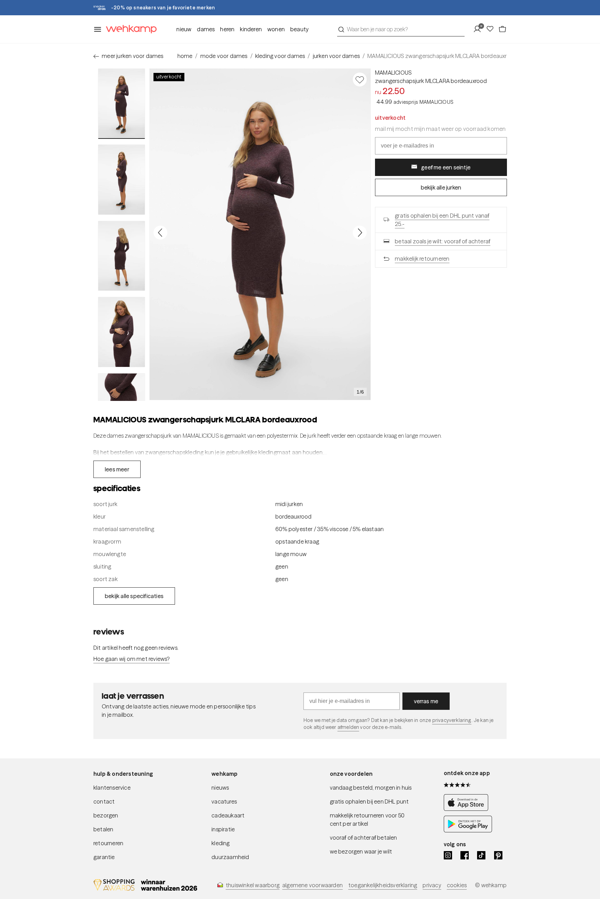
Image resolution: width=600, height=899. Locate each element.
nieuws (220, 787)
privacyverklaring (452, 720)
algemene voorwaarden (312, 885)
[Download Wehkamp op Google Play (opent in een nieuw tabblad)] (468, 830)
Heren (227, 29)
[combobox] (401, 29)
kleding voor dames (280, 55)
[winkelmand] (502, 29)
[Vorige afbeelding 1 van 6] (160, 233)
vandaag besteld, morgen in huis (371, 787)
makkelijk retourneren (422, 258)
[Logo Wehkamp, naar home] (129, 29)
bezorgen (105, 815)
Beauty (299, 29)
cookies (457, 885)
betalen (103, 829)
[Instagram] (448, 855)
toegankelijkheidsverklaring (382, 885)
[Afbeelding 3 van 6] (121, 256)
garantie (104, 857)
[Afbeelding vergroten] (260, 234)
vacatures (224, 801)
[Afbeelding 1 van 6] (121, 103)
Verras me (426, 701)
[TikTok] (481, 855)
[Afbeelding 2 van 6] (121, 179)
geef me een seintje (445, 167)
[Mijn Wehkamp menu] (479, 29)
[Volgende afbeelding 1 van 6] (360, 233)
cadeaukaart (227, 815)
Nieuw (183, 29)
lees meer (117, 469)
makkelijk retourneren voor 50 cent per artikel (367, 819)
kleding (220, 843)
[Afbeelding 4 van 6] (121, 332)
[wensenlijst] (492, 29)
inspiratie (223, 829)
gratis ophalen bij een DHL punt (369, 801)
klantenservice (112, 787)
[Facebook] (464, 855)
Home (185, 55)
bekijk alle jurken (441, 187)
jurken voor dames (336, 55)
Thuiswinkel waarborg (253, 885)
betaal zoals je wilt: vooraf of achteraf (442, 241)
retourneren (108, 843)
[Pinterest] (498, 855)
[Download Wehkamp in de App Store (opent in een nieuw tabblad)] (468, 808)
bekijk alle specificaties (134, 596)
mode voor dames (224, 55)
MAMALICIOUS (393, 72)
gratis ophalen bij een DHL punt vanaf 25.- (442, 219)
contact (104, 801)
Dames (206, 29)
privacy (432, 885)
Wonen (276, 29)
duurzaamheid (230, 857)
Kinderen (251, 29)
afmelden (348, 727)
